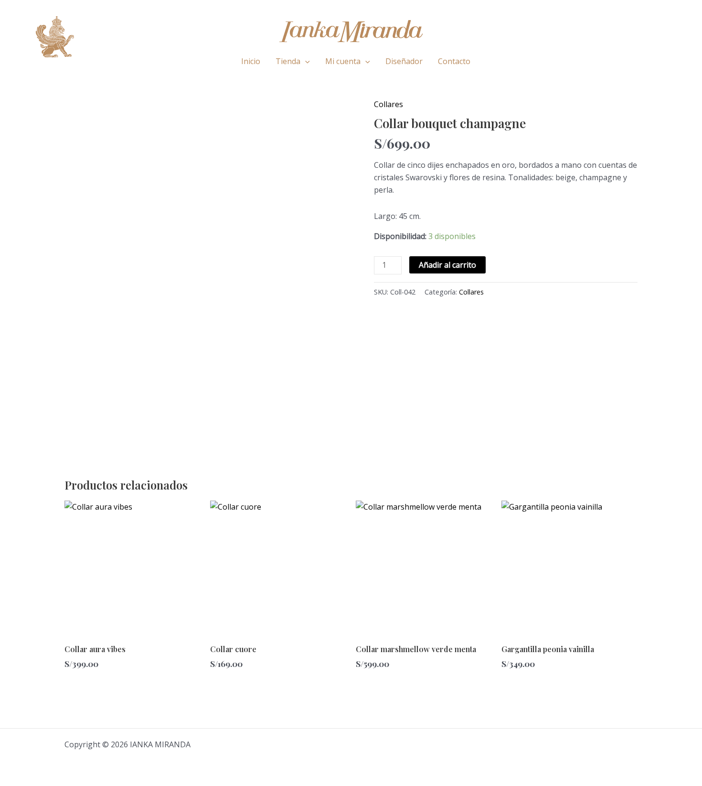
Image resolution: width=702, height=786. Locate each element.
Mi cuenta (343, 61)
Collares (388, 104)
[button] (305, 61)
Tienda (288, 61)
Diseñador (404, 61)
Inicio (250, 61)
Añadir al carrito (447, 265)
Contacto (454, 61)
